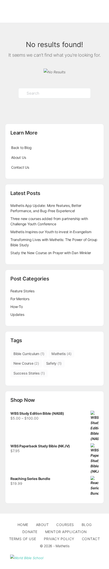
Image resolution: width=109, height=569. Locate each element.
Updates (17, 314)
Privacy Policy (59, 539)
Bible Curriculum (28, 354)
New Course (26, 363)
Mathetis (61, 354)
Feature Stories (22, 291)
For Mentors (19, 299)
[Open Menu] (8, 11)
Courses (65, 524)
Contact (91, 539)
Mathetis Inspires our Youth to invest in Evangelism (50, 232)
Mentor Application (66, 532)
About (42, 524)
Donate (30, 532)
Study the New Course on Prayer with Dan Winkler (50, 253)
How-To (16, 306)
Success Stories (29, 373)
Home (22, 524)
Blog (87, 524)
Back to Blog (21, 147)
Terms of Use (22, 539)
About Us (18, 157)
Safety (54, 363)
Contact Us (20, 167)
